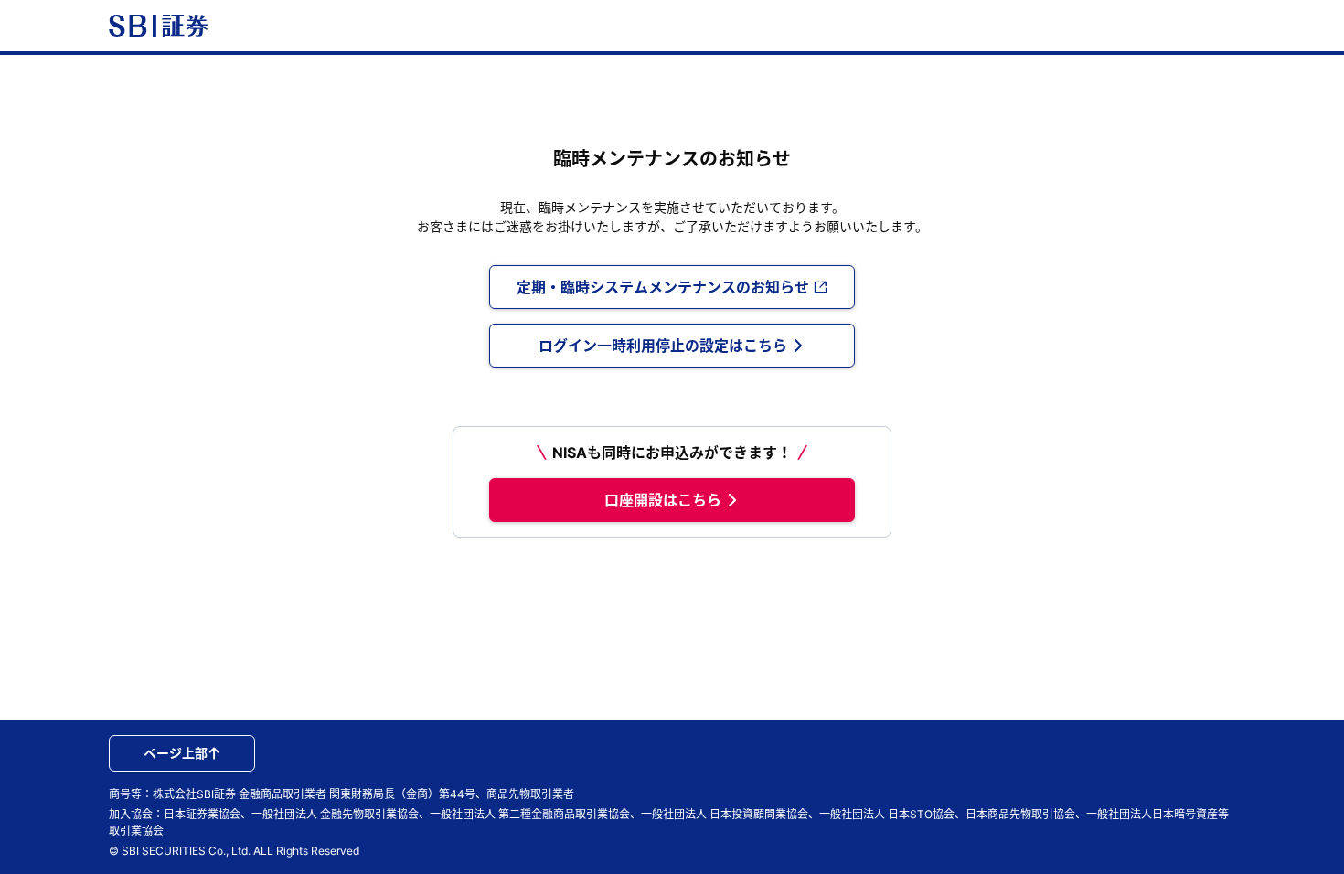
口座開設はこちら (662, 500)
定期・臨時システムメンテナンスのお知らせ (663, 287)
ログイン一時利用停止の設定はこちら (663, 345)
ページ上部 (176, 753)
